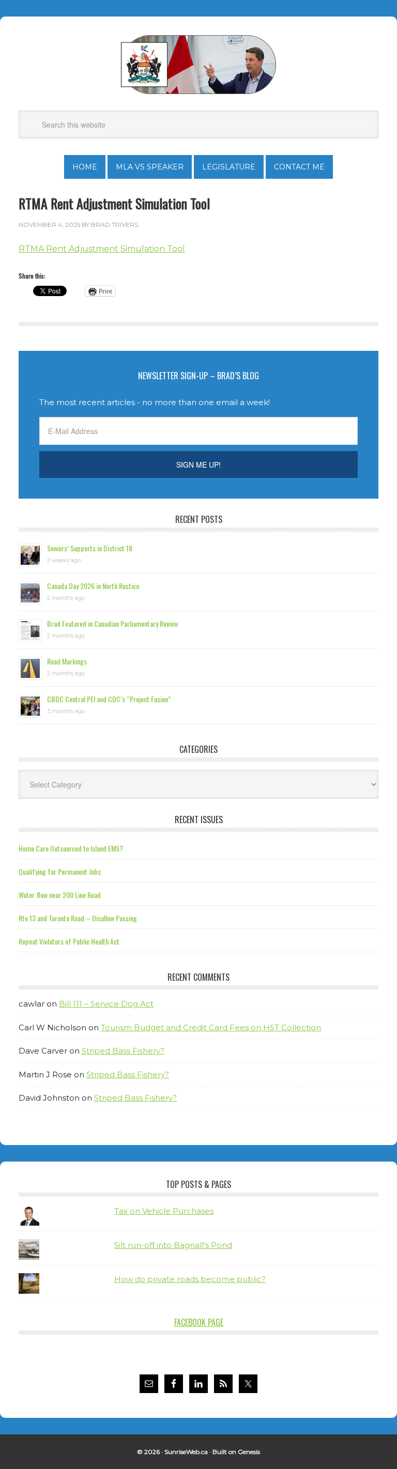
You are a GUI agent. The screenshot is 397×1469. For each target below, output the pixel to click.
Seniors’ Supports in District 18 (89, 548)
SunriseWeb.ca (186, 1452)
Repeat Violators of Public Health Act (69, 941)
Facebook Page (198, 1322)
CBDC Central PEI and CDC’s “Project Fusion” (109, 698)
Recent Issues (199, 819)
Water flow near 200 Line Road (60, 894)
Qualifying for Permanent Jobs (60, 871)
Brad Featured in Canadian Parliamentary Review (112, 623)
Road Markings (67, 661)
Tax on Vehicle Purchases (163, 1211)
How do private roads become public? (190, 1279)
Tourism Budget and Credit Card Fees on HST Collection (211, 1027)
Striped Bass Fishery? (123, 1051)
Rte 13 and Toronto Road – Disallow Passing (78, 918)
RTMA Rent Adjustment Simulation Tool (102, 249)
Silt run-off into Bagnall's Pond (173, 1245)
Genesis (249, 1452)
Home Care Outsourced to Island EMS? (71, 848)
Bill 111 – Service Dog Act (106, 1004)
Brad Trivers (198, 64)
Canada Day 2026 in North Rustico (93, 585)
